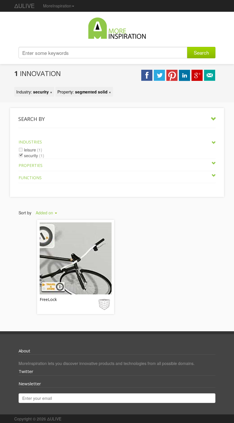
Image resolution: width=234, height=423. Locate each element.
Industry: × (34, 92)
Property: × (84, 92)
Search (201, 52)
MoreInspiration (57, 6)
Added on (45, 213)
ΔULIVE (24, 5)
